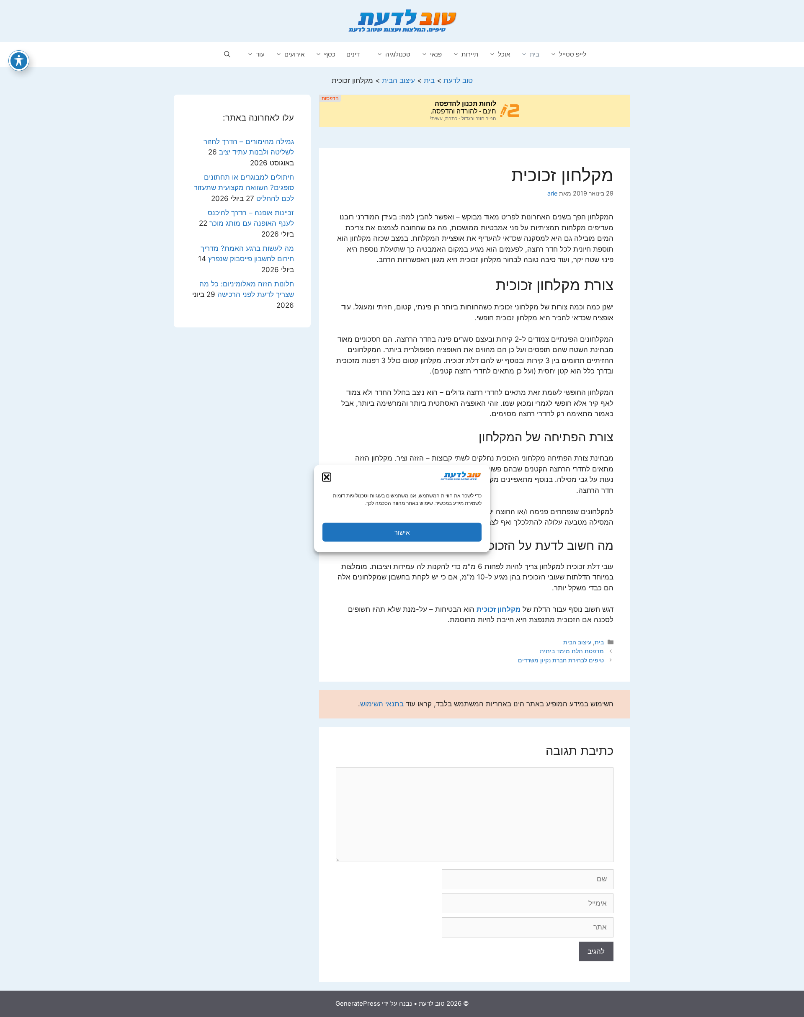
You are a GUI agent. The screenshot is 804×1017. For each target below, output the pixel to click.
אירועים (294, 54)
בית (534, 54)
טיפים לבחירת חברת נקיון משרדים (561, 660)
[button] (326, 477)
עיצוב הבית (577, 642)
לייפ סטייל (572, 54)
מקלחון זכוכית (499, 609)
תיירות (469, 54)
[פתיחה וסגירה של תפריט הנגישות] (19, 61)
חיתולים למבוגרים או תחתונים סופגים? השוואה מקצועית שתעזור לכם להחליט (244, 188)
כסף (329, 54)
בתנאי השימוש (382, 704)
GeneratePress (357, 1003)
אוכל (504, 54)
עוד (260, 54)
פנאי (436, 54)
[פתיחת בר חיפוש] (227, 54)
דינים (353, 54)
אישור (402, 532)
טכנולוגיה (397, 54)
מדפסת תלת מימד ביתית (572, 650)
